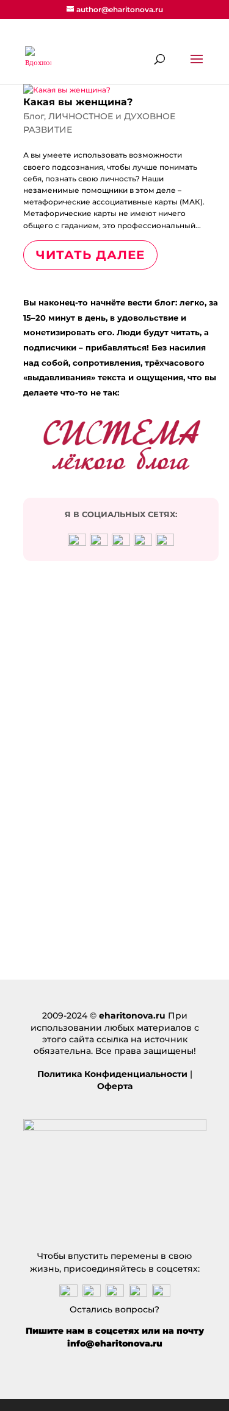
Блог (33, 116)
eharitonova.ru (132, 1015)
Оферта (115, 1086)
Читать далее (90, 255)
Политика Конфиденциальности (112, 1073)
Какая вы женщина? (78, 102)
